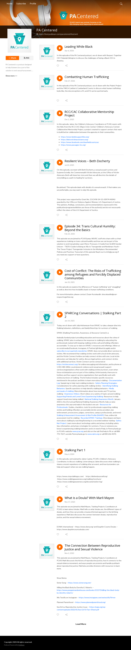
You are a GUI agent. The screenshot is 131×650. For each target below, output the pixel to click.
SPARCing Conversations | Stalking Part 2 (93, 315)
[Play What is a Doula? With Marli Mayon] (60, 499)
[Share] (66, 65)
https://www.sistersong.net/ (79, 583)
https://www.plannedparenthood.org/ (90, 602)
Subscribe (21, 3)
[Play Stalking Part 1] (60, 452)
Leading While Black (79, 46)
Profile (33, 3)
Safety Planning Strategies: (106, 383)
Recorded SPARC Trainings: (92, 418)
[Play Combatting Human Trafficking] (60, 78)
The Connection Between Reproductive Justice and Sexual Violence (92, 547)
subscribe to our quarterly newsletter (72, 351)
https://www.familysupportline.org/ (75, 137)
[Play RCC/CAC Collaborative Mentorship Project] (60, 113)
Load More (81, 624)
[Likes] (58, 65)
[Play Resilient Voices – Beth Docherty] (60, 162)
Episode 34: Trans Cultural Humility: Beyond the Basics (90, 228)
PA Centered (46, 30)
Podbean (21, 645)
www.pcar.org (77, 431)
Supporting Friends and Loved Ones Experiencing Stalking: (80, 396)
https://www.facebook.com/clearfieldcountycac (80, 142)
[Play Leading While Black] (60, 48)
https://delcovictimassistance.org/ (74, 139)
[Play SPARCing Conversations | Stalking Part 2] (60, 315)
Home (9, 3)
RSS (27, 58)
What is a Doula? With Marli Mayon (89, 498)
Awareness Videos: (72, 394)
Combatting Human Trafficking (87, 77)
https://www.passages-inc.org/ (73, 145)
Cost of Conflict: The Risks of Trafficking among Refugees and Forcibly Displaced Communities (93, 274)
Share (13, 58)
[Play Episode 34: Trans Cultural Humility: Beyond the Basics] (60, 228)
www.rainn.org (93, 434)
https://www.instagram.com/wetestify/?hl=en (97, 597)
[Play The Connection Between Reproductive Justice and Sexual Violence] (60, 547)
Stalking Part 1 (75, 450)
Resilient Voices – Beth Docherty (87, 161)
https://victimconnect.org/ (67, 364)
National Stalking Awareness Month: (99, 399)
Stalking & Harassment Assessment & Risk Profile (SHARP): (80, 415)
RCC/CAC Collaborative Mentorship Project (89, 113)
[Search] (121, 3)
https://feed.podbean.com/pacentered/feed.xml (58, 34)
